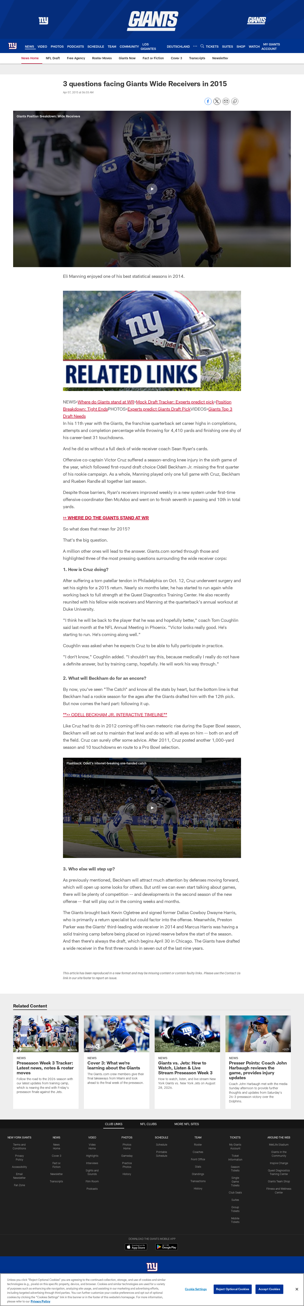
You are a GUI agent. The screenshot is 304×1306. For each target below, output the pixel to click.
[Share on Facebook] (208, 104)
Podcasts (92, 1188)
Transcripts (56, 1181)
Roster (198, 1144)
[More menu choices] (195, 46)
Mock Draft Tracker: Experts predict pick (175, 401)
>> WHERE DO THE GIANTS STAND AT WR (106, 517)
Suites (235, 1199)
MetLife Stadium (279, 1144)
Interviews (92, 1163)
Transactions (198, 1181)
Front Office (198, 1159)
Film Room (92, 1181)
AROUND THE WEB (279, 1137)
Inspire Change (279, 1163)
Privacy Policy (40, 1301)
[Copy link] (234, 101)
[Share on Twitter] (217, 104)
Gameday (127, 1155)
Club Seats (235, 1192)
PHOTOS (127, 1137)
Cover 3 (56, 1155)
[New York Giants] (152, 1267)
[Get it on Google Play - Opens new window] (166, 1249)
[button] (152, 189)
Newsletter (56, 1173)
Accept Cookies (269, 1289)
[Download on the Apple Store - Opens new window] (136, 1247)
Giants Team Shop (279, 1181)
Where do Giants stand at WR (106, 401)
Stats (198, 1166)
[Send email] (225, 104)
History (127, 1173)
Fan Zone (19, 1185)
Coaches (198, 1151)
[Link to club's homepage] (12, 46)
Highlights (92, 1155)
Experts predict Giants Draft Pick (159, 408)
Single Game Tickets (235, 1181)
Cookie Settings (196, 1289)
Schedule (161, 1144)
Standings (198, 1173)
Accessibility (19, 1166)
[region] (152, 1289)
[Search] (202, 46)
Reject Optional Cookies (232, 1289)
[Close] (297, 1289)
